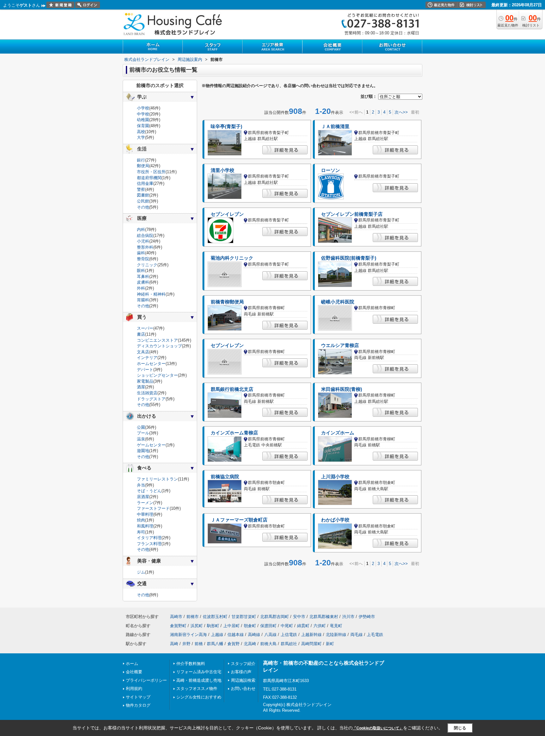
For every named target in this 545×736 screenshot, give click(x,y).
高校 (141, 131)
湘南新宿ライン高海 (188, 634)
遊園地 (143, 450)
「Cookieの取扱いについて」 (378, 728)
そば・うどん (149, 490)
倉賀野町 (178, 625)
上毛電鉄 (375, 634)
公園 (141, 427)
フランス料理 (149, 543)
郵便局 (143, 165)
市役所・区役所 (151, 171)
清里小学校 (222, 170)
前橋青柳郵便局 (227, 301)
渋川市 (348, 616)
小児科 (143, 241)
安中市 (299, 616)
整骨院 (143, 258)
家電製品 (145, 381)
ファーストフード (153, 508)
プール (143, 433)
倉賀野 (233, 643)
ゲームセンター (151, 445)
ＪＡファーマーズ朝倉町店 (239, 519)
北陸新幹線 (336, 634)
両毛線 (356, 634)
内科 (141, 229)
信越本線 (235, 634)
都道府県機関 (149, 177)
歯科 (141, 252)
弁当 (141, 485)
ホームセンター (151, 363)
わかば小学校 (335, 519)
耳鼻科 (143, 276)
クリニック (147, 264)
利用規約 (134, 688)
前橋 (199, 643)
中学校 (143, 114)
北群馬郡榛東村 (323, 616)
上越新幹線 (311, 634)
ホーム (132, 663)
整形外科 (145, 247)
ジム (141, 572)
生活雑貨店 (147, 393)
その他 (143, 207)
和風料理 (145, 526)
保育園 (143, 125)
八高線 (270, 634)
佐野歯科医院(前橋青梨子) (348, 258)
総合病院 (145, 235)
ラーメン (145, 502)
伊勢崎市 (367, 616)
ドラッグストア (151, 399)
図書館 (143, 195)
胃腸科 (143, 299)
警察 (141, 189)
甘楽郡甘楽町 (243, 616)
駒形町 (213, 625)
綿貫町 (303, 625)
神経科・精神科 (151, 294)
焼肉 (141, 520)
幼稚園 (143, 119)
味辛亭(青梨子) (226, 126)
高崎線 (254, 634)
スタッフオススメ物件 (196, 688)
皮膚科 (143, 282)
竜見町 (336, 625)
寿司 (141, 532)
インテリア (147, 357)
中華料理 (145, 514)
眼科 (141, 270)
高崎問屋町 (311, 643)
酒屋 (141, 387)
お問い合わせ (243, 688)
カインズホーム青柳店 (234, 432)
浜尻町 (196, 625)
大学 (141, 137)
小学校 (143, 108)
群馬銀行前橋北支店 (232, 389)
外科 (141, 288)
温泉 (141, 439)
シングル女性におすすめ (198, 697)
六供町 (320, 625)
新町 (330, 643)
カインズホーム (337, 432)
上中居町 (231, 625)
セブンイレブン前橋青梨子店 (352, 214)
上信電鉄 (289, 634)
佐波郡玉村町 (215, 616)
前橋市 (192, 616)
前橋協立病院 (225, 476)
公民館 (143, 201)
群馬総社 (289, 643)
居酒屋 (143, 496)
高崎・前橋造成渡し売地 (198, 680)
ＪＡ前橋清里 (335, 126)
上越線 (217, 634)
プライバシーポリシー (146, 680)
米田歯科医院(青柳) (341, 389)
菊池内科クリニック (232, 258)
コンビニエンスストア (157, 340)
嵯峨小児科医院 (337, 301)
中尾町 (287, 625)
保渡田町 (268, 625)
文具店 (143, 352)
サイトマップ (138, 697)
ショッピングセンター (157, 375)
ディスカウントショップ (159, 346)
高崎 (174, 643)
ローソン (330, 170)
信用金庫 (145, 183)
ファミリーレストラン (157, 479)
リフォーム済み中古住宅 (198, 671)
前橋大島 (268, 643)
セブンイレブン (227, 214)
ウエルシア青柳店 (340, 345)
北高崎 (250, 643)
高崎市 (176, 616)
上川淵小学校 (335, 476)
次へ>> (401, 112)
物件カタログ (138, 705)
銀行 (141, 160)
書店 (141, 334)
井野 (186, 643)
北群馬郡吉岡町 (274, 616)
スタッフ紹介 (243, 663)
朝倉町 (250, 625)
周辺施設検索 (243, 680)
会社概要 (134, 671)
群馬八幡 (215, 643)
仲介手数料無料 (190, 663)
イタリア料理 (149, 537)
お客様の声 (241, 671)
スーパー (145, 328)
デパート (145, 369)
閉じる (460, 728)
